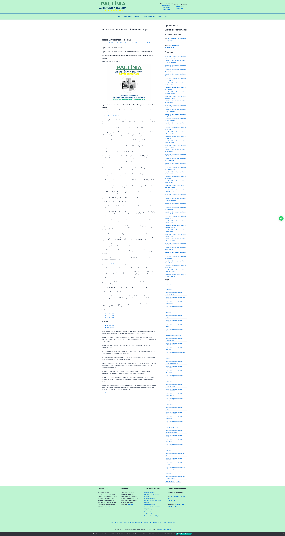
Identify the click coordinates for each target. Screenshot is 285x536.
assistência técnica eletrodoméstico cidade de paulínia (174, 330)
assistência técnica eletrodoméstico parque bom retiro (174, 376)
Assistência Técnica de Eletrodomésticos (113, 116)
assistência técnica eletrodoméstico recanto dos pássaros (174, 413)
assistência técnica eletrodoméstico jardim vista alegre (174, 344)
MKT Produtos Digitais (164, 529)
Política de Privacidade (185, 533)
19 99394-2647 (176, 45)
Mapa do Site (171, 522)
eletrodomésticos (170, 481)
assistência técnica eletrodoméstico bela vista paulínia (175, 298)
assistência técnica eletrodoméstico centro (174, 325)
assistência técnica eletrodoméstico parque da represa (174, 390)
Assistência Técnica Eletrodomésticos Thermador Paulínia (152, 500)
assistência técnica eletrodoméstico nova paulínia (174, 367)
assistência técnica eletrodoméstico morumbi (174, 357)
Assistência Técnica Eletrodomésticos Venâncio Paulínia (152, 506)
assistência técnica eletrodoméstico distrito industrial (174, 339)
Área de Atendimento (136, 522)
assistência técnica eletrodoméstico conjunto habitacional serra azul (174, 334)
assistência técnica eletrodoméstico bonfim (174, 316)
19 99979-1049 (169, 48)
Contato (146, 522)
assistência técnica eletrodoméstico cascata (174, 321)
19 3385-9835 (172, 38)
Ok (177, 533)
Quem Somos (119, 522)
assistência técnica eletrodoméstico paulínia (174, 408)
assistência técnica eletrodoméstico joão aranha (175, 353)
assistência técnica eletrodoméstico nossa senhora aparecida (174, 362)
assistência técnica (170, 285)
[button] (139, 17)
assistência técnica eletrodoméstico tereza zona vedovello (174, 459)
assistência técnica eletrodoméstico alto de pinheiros (175, 288)
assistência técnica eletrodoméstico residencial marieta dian (174, 431)
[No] (283, 534)
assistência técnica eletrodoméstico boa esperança (175, 311)
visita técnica (113, 264)
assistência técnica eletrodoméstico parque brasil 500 (174, 380)
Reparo (104, 43)
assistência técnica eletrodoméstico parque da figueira (174, 385)
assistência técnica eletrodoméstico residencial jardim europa (174, 426)
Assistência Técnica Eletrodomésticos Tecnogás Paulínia (152, 494)
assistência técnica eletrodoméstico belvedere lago (174, 302)
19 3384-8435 (182, 38)
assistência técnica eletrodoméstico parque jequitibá (174, 399)
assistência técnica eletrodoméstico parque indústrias (174, 394)
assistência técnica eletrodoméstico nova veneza (174, 371)
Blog (151, 522)
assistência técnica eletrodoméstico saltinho (174, 436)
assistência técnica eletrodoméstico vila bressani (175, 463)
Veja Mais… (107, 506)
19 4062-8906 (169, 41)
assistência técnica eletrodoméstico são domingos (175, 449)
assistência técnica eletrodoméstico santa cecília (174, 440)
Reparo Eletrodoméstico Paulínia (116, 40)
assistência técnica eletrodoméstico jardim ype (174, 348)
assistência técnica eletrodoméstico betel (174, 307)
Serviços (126, 522)
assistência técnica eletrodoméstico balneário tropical (174, 293)
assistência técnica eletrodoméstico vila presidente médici (175, 477)
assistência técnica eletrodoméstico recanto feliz (174, 417)
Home (112, 522)
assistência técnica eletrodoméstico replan (174, 422)
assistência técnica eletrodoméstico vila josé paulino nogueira (175, 468)
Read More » (105, 393)
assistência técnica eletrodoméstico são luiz (175, 454)
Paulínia (178, 481)
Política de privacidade (159, 522)
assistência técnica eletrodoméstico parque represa (174, 403)
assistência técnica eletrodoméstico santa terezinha (174, 445)
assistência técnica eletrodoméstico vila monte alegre (175, 472)
